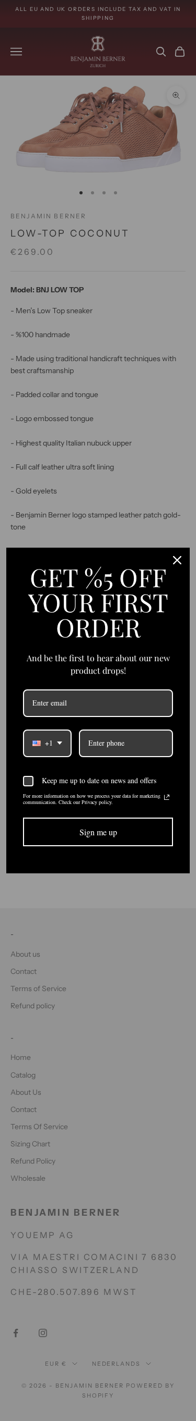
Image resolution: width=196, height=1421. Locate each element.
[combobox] (47, 743)
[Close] (177, 560)
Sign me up (98, 831)
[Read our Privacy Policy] (166, 797)
